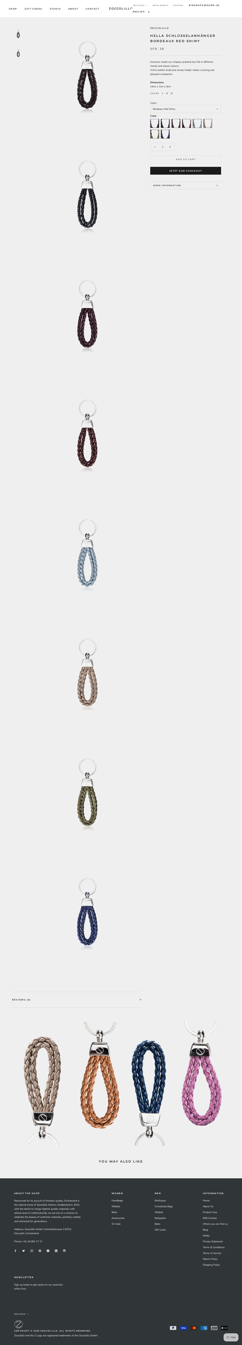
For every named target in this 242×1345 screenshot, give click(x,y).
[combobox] (141, 12)
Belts (114, 1212)
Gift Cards (33, 8)
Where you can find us (215, 1224)
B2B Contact (210, 1218)
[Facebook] (162, 93)
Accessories (118, 1218)
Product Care (210, 1212)
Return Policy (210, 1259)
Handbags (117, 1200)
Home (206, 1200)
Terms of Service (212, 1253)
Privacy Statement (213, 1241)
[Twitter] (167, 93)
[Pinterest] (172, 93)
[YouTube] (48, 1250)
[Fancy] (64, 1250)
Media (206, 1235)
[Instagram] (31, 1250)
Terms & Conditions (214, 1247)
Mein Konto (160, 5)
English (139, 11)
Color (153, 116)
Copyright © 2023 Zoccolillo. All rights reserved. (52, 1331)
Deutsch (139, 5)
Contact (92, 8)
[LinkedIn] (56, 1250)
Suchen (178, 5)
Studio (55, 8)
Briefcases (160, 1200)
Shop (13, 8)
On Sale (116, 1224)
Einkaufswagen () (204, 5)
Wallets (116, 1206)
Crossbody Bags (164, 1206)
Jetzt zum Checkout (185, 170)
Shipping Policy (211, 1265)
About (73, 8)
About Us (208, 1206)
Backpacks (160, 1218)
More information (167, 185)
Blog (205, 1229)
